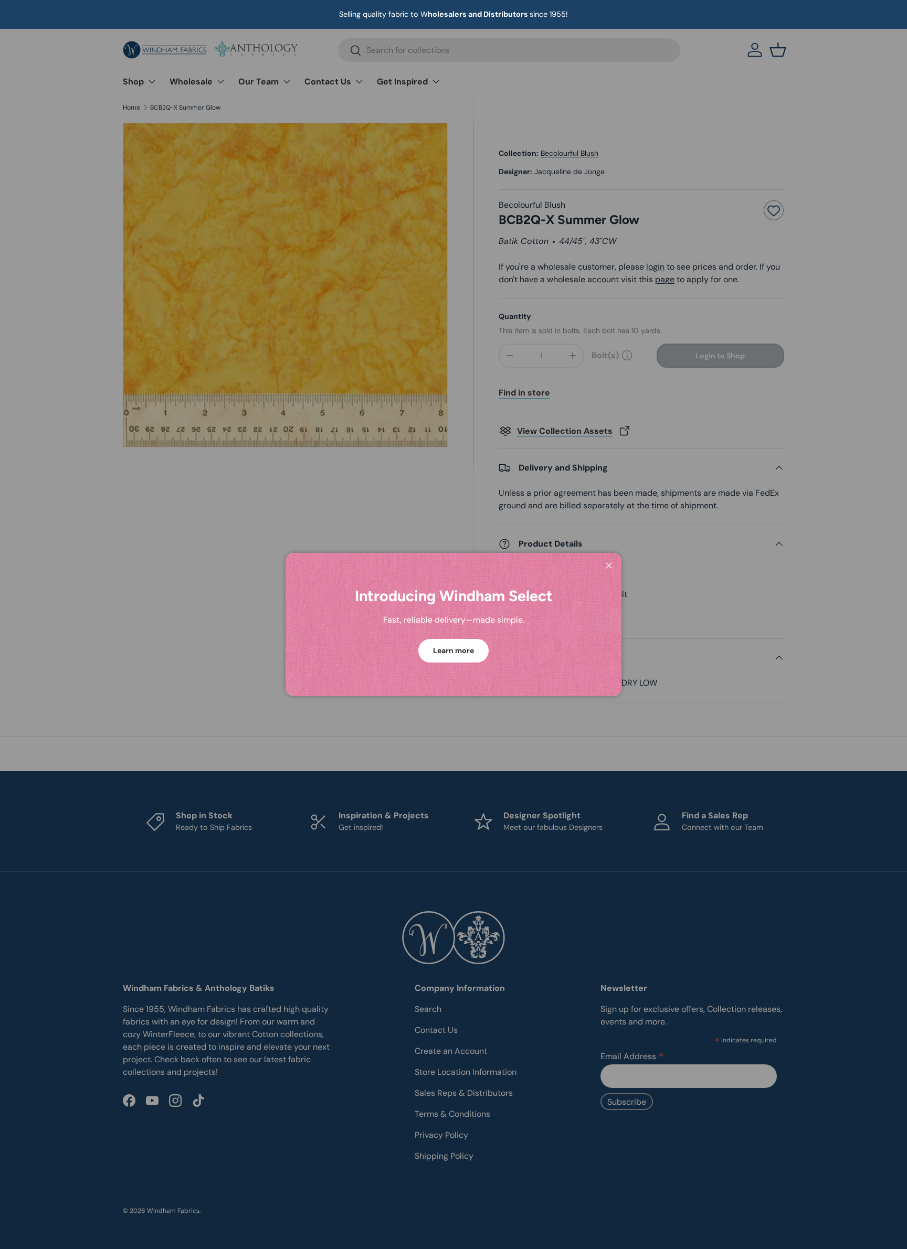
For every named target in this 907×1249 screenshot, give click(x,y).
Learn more (453, 650)
